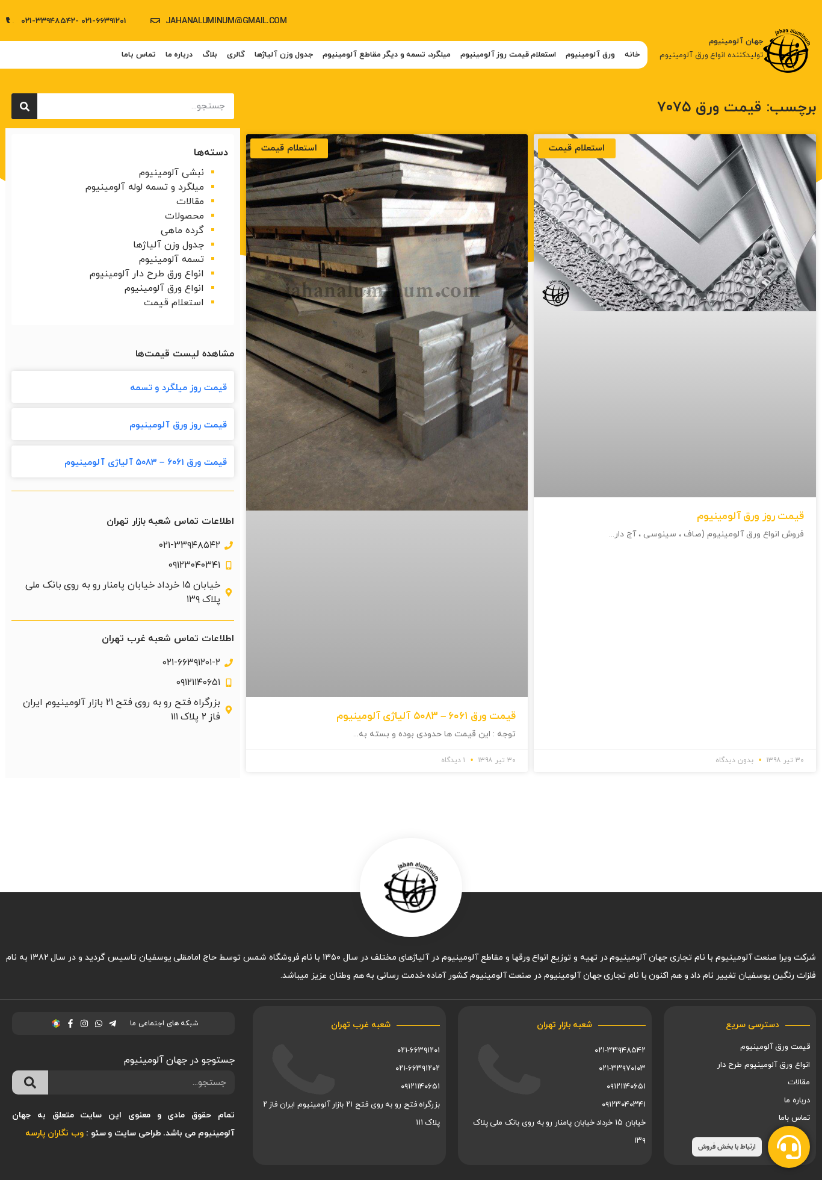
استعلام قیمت (174, 302)
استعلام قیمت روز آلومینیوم (508, 54)
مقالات (190, 201)
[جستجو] (24, 106)
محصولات (184, 216)
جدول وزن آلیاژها (284, 54)
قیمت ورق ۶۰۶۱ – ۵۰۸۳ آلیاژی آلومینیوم (426, 716)
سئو (98, 1133)
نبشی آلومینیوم (171, 172)
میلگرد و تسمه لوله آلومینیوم (144, 187)
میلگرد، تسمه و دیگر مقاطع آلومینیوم (387, 54)
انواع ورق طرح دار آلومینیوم (147, 274)
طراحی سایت (137, 1133)
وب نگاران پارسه (54, 1133)
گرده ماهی (182, 230)
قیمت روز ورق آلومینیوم (750, 516)
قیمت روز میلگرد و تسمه (178, 388)
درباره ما (179, 54)
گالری (236, 54)
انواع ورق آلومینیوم (164, 288)
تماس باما (139, 54)
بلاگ (209, 54)
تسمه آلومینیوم (171, 259)
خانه (632, 54)
